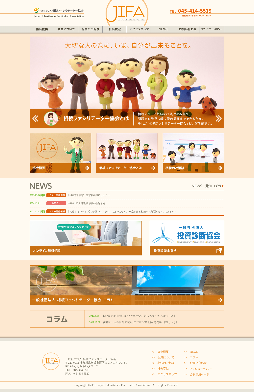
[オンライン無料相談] (86, 253)
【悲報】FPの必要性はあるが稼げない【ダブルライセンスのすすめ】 (139, 315)
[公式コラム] (127, 303)
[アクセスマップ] (139, 30)
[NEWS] (163, 30)
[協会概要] (42, 30)
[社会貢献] (114, 30)
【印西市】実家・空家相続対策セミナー (88, 195)
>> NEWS (191, 351)
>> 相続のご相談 (163, 362)
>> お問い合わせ (195, 362)
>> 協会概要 (160, 351)
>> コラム (191, 357)
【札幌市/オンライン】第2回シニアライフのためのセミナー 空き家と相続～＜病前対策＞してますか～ (122, 211)
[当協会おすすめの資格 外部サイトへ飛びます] (187, 253)
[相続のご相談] (90, 30)
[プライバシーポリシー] (211, 30)
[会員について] (66, 30)
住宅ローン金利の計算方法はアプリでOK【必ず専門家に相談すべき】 (140, 322)
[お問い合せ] (187, 30)
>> (198, 368)
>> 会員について (163, 357)
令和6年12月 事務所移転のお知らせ (86, 203)
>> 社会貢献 (160, 368)
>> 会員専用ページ (196, 374)
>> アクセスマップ (164, 374)
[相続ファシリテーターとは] (127, 171)
